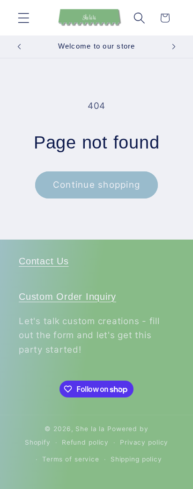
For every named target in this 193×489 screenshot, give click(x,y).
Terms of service (70, 459)
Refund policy (85, 442)
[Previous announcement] (19, 46)
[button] (24, 18)
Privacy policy (144, 442)
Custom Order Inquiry (67, 296)
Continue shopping (96, 184)
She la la (90, 428)
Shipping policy (136, 459)
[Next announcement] (173, 46)
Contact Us (44, 261)
